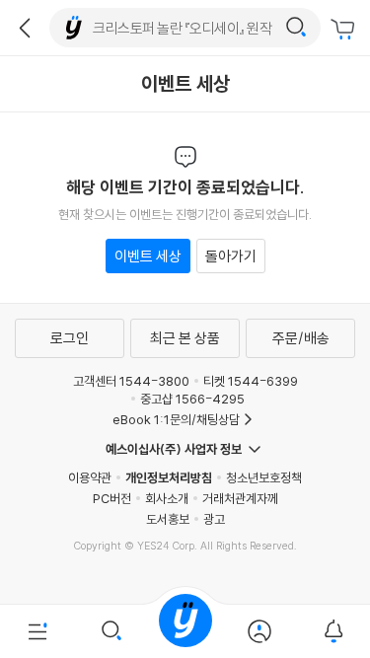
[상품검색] (111, 631)
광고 (214, 519)
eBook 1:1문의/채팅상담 (176, 419)
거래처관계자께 (240, 498)
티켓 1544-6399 (250, 381)
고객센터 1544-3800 (131, 381)
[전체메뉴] (37, 631)
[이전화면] (24, 27)
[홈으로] (185, 631)
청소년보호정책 (264, 477)
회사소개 (166, 498)
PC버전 (112, 498)
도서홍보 (167, 519)
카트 (345, 29)
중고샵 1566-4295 (192, 398)
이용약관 (89, 477)
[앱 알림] (333, 631)
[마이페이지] (259, 631)
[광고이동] (296, 27)
